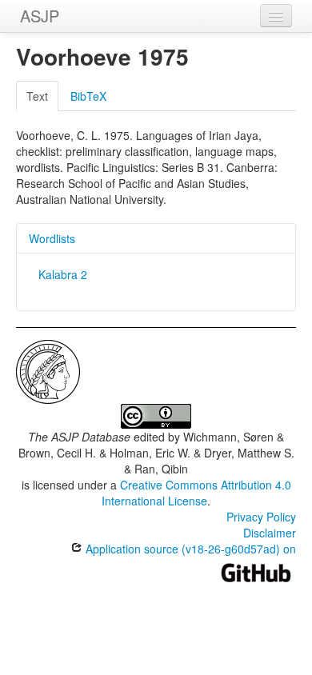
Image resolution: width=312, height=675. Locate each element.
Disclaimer (269, 533)
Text (37, 96)
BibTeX (88, 96)
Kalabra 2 (62, 274)
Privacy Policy (261, 517)
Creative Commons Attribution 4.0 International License (196, 493)
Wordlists (52, 238)
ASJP (39, 15)
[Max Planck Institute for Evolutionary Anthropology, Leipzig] (48, 370)
